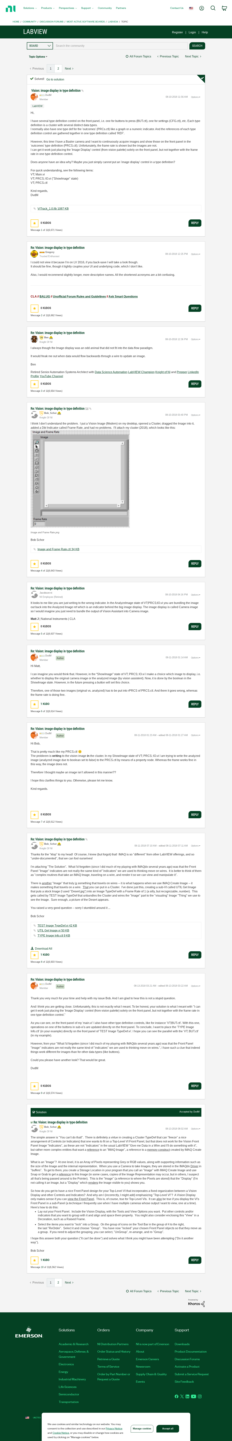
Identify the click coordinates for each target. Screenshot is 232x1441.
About (140, 1351)
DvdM (196, 1111)
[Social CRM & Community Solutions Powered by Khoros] (196, 1302)
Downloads (182, 1344)
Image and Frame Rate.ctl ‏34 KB (58, 549)
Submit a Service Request (192, 1374)
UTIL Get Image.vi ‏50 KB (53, 930)
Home (16, 21)
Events (140, 1381)
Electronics (66, 1364)
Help (205, 32)
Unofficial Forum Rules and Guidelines (79, 296)
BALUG (45, 296)
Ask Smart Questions (123, 296)
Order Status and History (113, 1351)
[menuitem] (30, 9)
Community (29, 21)
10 (42, 1267)
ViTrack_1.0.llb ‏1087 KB (53, 208)
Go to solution (55, 79)
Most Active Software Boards (86, 21)
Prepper (182, 372)
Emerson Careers (147, 1359)
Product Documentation (191, 1351)
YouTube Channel (51, 376)
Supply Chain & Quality (151, 1374)
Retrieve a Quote (108, 1359)
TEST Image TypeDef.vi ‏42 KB (57, 925)
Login (192, 32)
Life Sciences (67, 1387)
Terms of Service (108, 1366)
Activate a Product (187, 1366)
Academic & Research (73, 1344)
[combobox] (120, 45)
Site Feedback (184, 1381)
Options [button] (195, 97)
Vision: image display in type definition (56, 90)
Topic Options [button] (37, 56)
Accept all (167, 1428)
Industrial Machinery (72, 1379)
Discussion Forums (51, 21)
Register (177, 32)
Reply (195, 223)
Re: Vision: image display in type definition (58, 247)
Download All (43, 948)
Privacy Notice (114, 1428)
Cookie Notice (61, 1432)
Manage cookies (142, 1428)
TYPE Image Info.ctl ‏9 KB (54, 935)
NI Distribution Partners (113, 1344)
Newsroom (143, 1366)
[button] (34, 223)
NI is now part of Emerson (152, 1344)
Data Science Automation (111, 372)
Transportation (69, 1402)
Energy (63, 1372)
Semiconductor (69, 1394)
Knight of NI (162, 372)
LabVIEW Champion (141, 372)
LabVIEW (113, 21)
